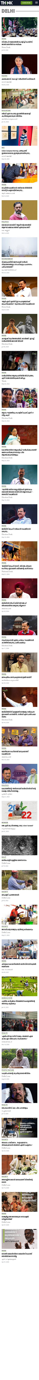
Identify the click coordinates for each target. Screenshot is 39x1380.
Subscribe (26, 3)
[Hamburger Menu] (36, 3)
